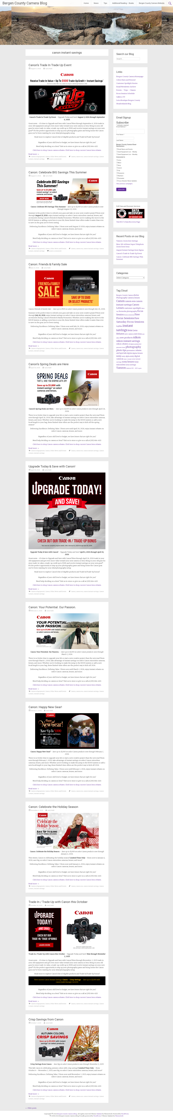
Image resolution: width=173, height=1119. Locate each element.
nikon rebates (122, 344)
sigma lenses (137, 353)
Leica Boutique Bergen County (128, 100)
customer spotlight (132, 308)
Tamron (121, 367)
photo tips (121, 350)
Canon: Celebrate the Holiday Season (53, 807)
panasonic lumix (120, 347)
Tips (105, 3)
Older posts (31, 1108)
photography (133, 347)
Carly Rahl (48, 69)
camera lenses (134, 298)
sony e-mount (127, 359)
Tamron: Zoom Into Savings (127, 241)
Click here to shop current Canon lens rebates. (83, 150)
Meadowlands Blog (123, 104)
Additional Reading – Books (123, 3)
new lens (138, 334)
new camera (129, 334)
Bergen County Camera (124, 295)
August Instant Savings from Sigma (130, 250)
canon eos (79, 156)
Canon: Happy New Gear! (45, 707)
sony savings (131, 365)
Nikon (119, 162)
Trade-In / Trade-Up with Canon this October (58, 902)
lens (130, 330)
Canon (47, 156)
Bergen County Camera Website (151, 3)
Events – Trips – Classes (126, 90)
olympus (131, 344)
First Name (120, 134)
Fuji (119, 170)
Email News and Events (125, 149)
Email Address (121, 127)
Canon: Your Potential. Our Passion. (52, 607)
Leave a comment (55, 159)
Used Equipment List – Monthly (127, 154)
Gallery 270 (120, 97)
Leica (119, 160)
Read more (34, 154)
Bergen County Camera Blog (25, 3)
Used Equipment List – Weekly (127, 152)
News (96, 3)
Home (86, 3)
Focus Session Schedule (125, 93)
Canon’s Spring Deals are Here (49, 364)
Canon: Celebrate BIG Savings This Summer (58, 172)
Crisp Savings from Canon (46, 1019)
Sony (119, 165)
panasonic (137, 344)
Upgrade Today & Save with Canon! (52, 466)
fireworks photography (128, 311)
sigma (129, 353)
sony (118, 356)
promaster (131, 350)
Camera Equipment (38, 156)
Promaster (121, 178)
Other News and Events (58, 156)
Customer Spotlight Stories (126, 83)
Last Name (119, 140)
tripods (139, 368)
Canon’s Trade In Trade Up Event (50, 65)
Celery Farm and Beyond (125, 80)
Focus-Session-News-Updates (127, 181)
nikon (137, 337)
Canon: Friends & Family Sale (48, 264)
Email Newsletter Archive (126, 87)
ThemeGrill (119, 1116)
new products (126, 337)
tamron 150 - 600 (132, 368)
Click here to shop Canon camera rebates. (49, 150)
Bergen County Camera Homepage (129, 76)
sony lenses (128, 361)
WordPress (97, 1116)
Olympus (120, 175)
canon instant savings (91, 156)
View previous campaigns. (124, 183)
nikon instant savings (128, 341)
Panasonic (121, 173)
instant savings (39, 159)
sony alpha (126, 356)
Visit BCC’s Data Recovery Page (128, 222)
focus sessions (129, 315)
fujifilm (119, 326)
